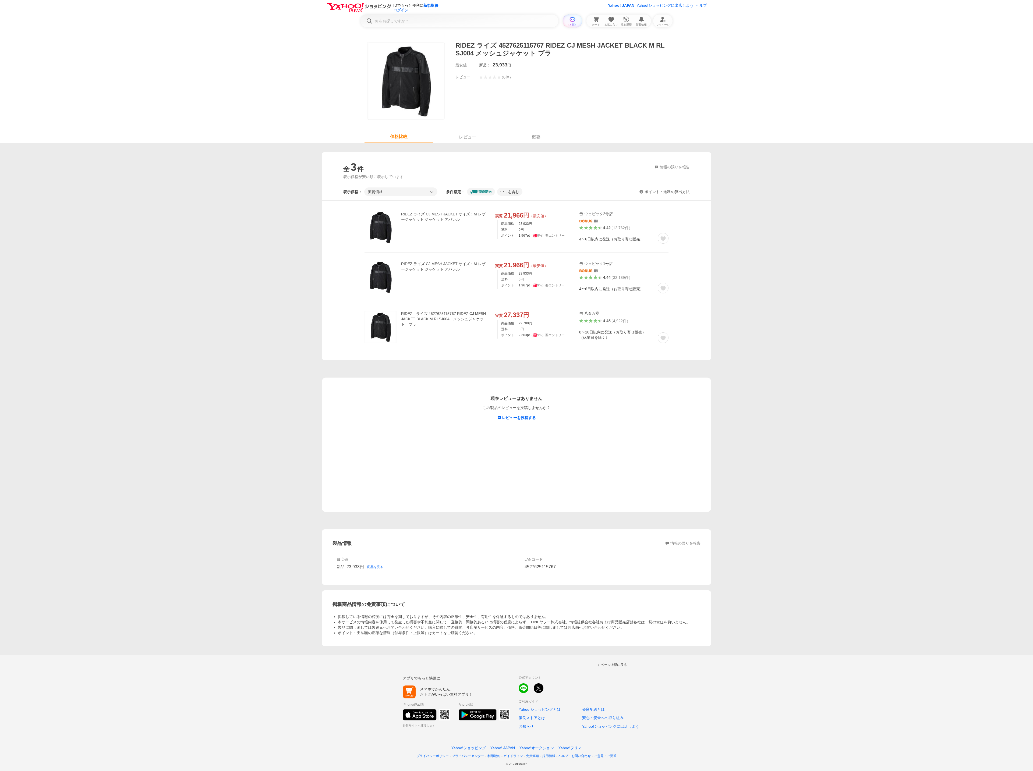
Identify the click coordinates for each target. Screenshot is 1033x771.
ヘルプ (701, 5)
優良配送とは (593, 709)
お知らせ (526, 726)
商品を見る (375, 567)
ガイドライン (513, 756)
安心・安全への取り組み (603, 718)
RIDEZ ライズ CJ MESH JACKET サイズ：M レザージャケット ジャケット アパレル (443, 217)
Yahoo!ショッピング (468, 748)
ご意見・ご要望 (605, 756)
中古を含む (509, 192)
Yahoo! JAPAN (621, 5)
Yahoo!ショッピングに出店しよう (665, 5)
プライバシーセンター (468, 756)
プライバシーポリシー (432, 756)
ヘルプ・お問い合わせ (574, 756)
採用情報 (548, 756)
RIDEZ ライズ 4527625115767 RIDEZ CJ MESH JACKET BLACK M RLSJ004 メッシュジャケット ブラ (443, 318)
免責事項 (532, 756)
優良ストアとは (532, 718)
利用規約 (493, 756)
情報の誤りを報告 (685, 543)
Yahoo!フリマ (570, 748)
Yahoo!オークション (536, 748)
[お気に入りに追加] (663, 238)
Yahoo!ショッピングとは (540, 709)
